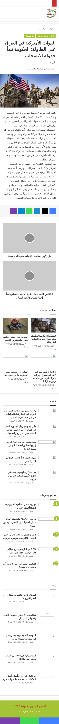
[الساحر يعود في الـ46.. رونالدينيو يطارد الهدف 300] (47, 663)
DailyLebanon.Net (29, 711)
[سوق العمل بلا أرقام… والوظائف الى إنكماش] (47, 462)
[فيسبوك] (52, 211)
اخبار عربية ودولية (46, 35)
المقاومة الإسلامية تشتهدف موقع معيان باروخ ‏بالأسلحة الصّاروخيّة (43, 338)
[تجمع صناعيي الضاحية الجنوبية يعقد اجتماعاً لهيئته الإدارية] (47, 509)
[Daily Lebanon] (52, 14)
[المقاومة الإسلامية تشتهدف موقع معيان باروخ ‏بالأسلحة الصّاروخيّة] (43, 325)
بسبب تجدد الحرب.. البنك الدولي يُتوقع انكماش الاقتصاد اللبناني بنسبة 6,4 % (21, 445)
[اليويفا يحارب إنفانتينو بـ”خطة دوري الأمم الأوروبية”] (47, 602)
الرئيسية (50, 28)
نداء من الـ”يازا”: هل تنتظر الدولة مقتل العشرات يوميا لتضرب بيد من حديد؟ (19, 522)
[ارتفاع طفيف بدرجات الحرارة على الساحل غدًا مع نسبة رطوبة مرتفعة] (47, 539)
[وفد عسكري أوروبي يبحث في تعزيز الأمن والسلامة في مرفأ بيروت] (47, 477)
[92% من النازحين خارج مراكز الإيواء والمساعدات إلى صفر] (47, 554)
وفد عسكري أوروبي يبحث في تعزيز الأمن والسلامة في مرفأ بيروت (22, 475)
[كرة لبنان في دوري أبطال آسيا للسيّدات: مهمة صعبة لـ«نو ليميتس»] (47, 683)
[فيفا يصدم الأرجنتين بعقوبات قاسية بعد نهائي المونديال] (47, 622)
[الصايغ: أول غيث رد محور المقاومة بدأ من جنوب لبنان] (15, 361)
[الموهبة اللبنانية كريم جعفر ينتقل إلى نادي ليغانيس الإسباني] (47, 643)
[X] (45, 211)
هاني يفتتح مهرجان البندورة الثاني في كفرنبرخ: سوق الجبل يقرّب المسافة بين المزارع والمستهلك (20, 429)
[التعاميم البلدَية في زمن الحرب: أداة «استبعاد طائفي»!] (47, 568)
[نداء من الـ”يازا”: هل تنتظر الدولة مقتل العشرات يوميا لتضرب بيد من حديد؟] (47, 523)
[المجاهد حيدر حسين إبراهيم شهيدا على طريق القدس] (15, 326)
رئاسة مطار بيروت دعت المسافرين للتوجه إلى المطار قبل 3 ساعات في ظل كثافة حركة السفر (19, 414)
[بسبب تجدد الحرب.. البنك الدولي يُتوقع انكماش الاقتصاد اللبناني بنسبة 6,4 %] (47, 446)
